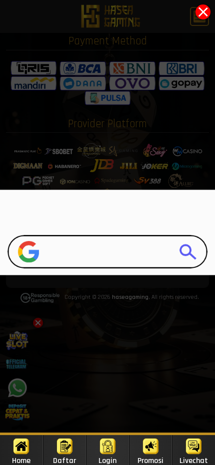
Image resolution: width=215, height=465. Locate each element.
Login (107, 460)
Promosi (151, 460)
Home (21, 460)
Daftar (64, 460)
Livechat (194, 460)
